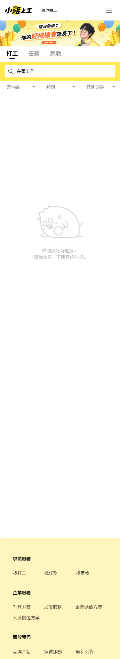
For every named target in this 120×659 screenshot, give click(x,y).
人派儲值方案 (26, 617)
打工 (12, 53)
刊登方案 (22, 607)
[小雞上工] (18, 10)
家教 (55, 53)
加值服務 (53, 607)
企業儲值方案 (88, 607)
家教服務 (53, 651)
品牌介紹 (22, 651)
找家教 (82, 573)
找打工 (19, 573)
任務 (34, 53)
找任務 (51, 573)
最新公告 (85, 651)
